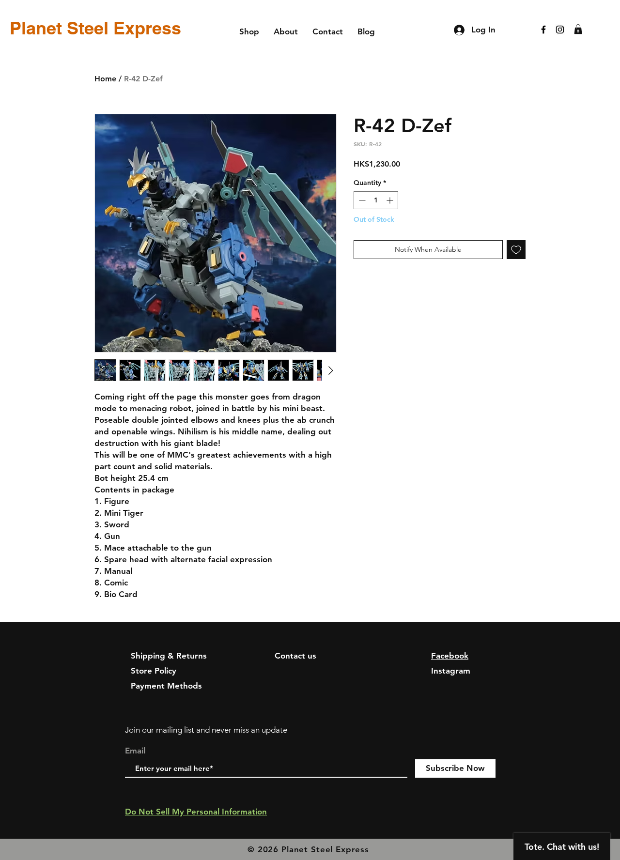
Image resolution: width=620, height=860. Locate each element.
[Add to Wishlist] (516, 249)
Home (105, 78)
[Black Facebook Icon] (543, 29)
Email (135, 751)
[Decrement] (361, 200)
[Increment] (391, 200)
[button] (578, 29)
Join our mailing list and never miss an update (206, 730)
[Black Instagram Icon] (560, 29)
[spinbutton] (376, 200)
